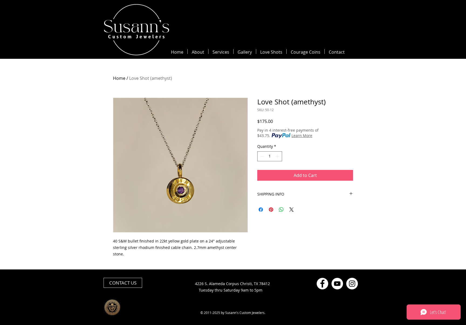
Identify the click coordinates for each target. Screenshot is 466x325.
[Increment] (278, 156)
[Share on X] (291, 209)
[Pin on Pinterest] (271, 209)
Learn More (302, 135)
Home (119, 78)
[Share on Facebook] (261, 209)
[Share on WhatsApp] (281, 209)
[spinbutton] (270, 156)
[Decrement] (261, 156)
